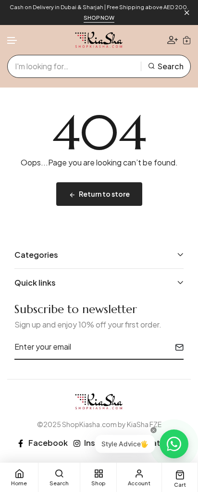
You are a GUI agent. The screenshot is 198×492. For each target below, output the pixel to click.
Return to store (104, 193)
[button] (12, 40)
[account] (172, 39)
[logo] (99, 40)
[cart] (187, 40)
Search (171, 66)
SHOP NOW (99, 17)
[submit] (176, 347)
